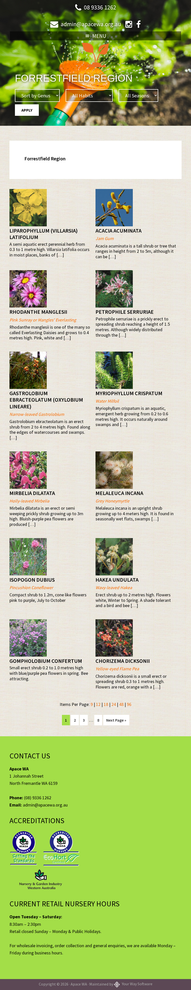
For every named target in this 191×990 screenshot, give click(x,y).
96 (129, 704)
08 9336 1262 (100, 7)
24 (113, 704)
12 (98, 704)
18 (106, 704)
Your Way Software (136, 983)
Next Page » (116, 721)
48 (121, 704)
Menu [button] (99, 35)
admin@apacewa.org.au (91, 24)
